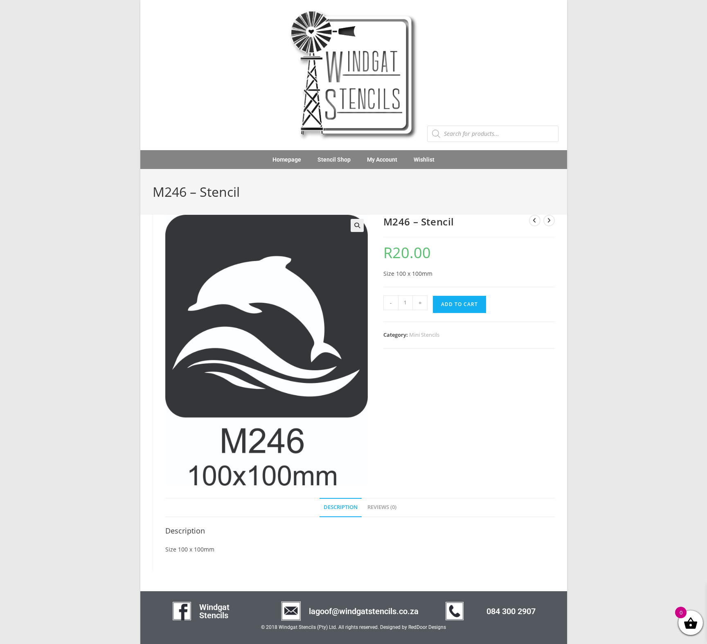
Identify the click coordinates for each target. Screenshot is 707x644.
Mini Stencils (424, 334)
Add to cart (459, 304)
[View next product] (549, 220)
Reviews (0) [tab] (381, 507)
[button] (357, 225)
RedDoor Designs (427, 627)
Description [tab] (341, 507)
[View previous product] (534, 220)
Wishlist (424, 159)
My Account (382, 159)
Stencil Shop (334, 159)
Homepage (286, 159)
